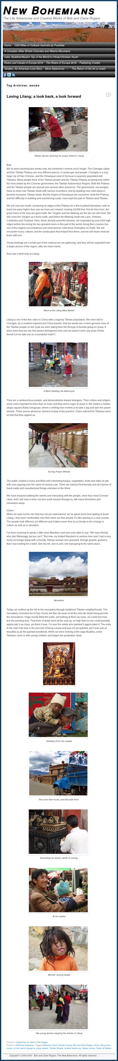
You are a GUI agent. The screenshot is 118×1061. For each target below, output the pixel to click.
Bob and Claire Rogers (83, 1045)
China (96, 1045)
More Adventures (54, 69)
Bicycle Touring (65, 1045)
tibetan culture (89, 1048)
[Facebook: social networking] (4, 74)
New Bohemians (49, 10)
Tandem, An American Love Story (23, 68)
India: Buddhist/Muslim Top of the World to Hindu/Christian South (41, 57)
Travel (98, 1048)
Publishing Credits (89, 63)
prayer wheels (42, 1048)
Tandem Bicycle (56, 1048)
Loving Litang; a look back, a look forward (44, 96)
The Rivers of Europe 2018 (61, 63)
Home (7, 45)
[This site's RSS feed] (13, 74)
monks (9, 1048)
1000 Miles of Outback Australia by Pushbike (39, 45)
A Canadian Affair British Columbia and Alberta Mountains (37, 51)
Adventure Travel (50, 1045)
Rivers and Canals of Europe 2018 (23, 63)
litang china (105, 1045)
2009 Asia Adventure (25, 1045)
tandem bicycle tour (72, 1048)
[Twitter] (9, 74)
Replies (107, 1048)
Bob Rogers (42, 1042)
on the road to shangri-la (24, 1048)
